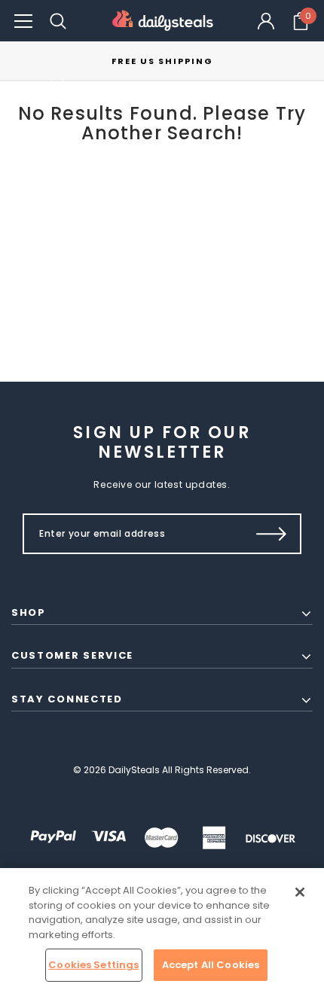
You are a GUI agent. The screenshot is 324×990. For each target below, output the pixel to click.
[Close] (299, 892)
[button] (23, 20)
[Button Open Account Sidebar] (266, 21)
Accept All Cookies (210, 965)
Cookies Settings (93, 965)
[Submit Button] (271, 534)
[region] (162, 929)
